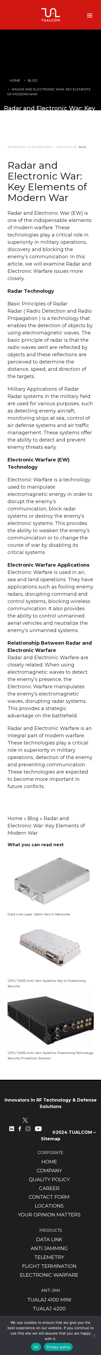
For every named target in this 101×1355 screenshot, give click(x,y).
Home (15, 818)
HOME (49, 1162)
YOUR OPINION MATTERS (49, 1215)
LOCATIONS (49, 1206)
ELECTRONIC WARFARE (49, 1275)
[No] (94, 1335)
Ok (36, 1347)
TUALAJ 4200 (49, 1309)
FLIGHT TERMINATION (49, 1266)
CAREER (49, 1188)
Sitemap (50, 1138)
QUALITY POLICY (49, 1180)
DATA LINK (49, 1240)
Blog (82, 147)
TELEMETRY (49, 1257)
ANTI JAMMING (49, 1248)
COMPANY (49, 1171)
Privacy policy (58, 1347)
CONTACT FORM (49, 1197)
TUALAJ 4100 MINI (49, 1300)
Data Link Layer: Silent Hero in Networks (39, 914)
